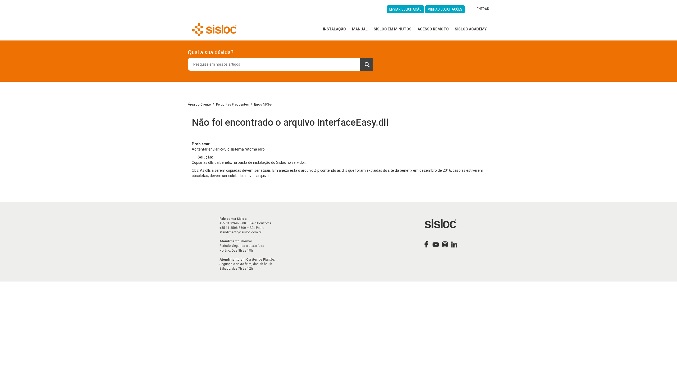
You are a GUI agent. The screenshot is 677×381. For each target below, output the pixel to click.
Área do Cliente (199, 104)
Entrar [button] (483, 9)
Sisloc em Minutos (392, 29)
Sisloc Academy (471, 29)
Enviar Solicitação (405, 9)
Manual (360, 29)
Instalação (334, 29)
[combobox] (280, 64)
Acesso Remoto (433, 29)
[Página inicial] (214, 29)
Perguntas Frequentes (232, 104)
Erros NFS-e (263, 104)
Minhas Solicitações (445, 9)
